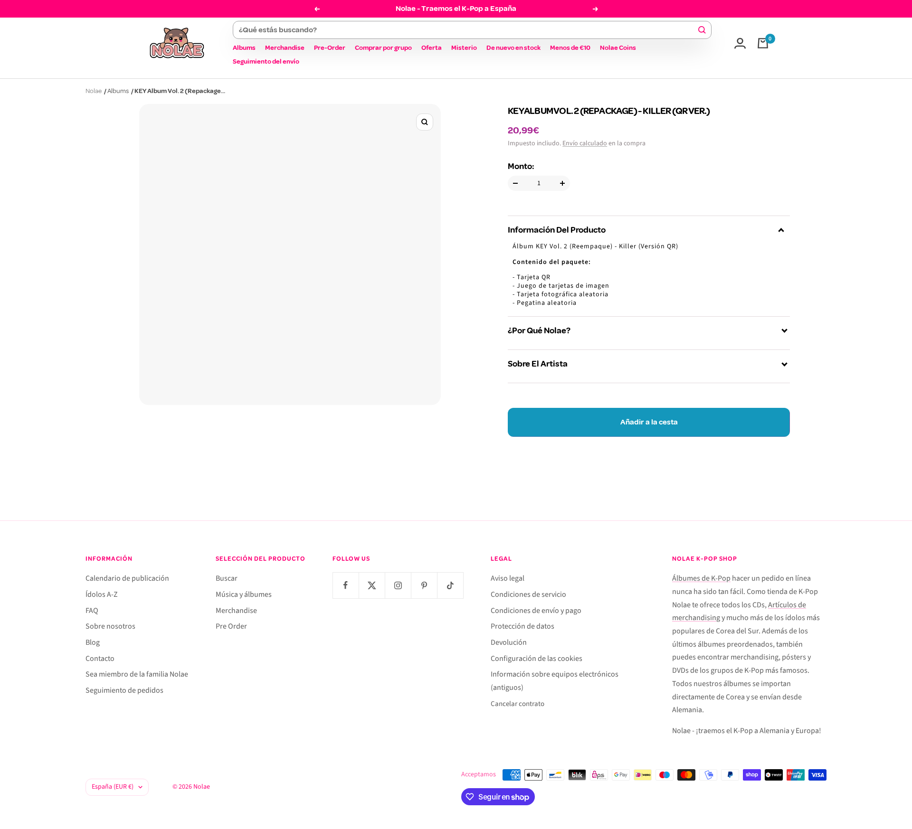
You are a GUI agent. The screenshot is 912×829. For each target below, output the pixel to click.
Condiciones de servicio (528, 594)
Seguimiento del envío (266, 61)
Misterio (464, 48)
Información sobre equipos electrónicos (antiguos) (554, 681)
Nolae (94, 91)
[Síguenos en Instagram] (398, 585)
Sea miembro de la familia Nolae (137, 674)
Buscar (227, 578)
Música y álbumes (244, 594)
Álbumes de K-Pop (701, 578)
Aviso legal (507, 578)
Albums (244, 48)
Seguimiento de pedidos (124, 690)
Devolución (509, 642)
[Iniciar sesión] (740, 43)
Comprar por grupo (383, 48)
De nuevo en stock (513, 48)
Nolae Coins (618, 48)
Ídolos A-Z (102, 594)
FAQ (92, 610)
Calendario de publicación (127, 578)
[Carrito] (763, 43)
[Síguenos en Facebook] (345, 585)
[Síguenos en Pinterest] (424, 585)
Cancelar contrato (517, 704)
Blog (93, 642)
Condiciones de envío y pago (536, 610)
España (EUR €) (112, 786)
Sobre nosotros (110, 626)
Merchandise (284, 48)
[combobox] (467, 30)
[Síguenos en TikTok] (450, 585)
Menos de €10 (570, 48)
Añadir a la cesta (649, 422)
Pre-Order (329, 48)
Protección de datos (522, 626)
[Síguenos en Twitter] (372, 585)
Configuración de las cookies (536, 658)
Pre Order (231, 626)
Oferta (431, 48)
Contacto (100, 658)
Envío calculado (584, 143)
